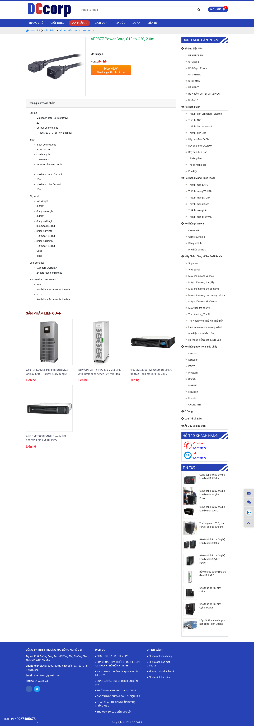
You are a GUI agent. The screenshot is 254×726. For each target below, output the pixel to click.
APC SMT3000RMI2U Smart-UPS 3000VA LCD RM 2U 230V (46, 438)
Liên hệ (152, 23)
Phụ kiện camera (197, 249)
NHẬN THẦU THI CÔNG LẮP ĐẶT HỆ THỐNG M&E (115, 704)
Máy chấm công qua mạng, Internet (207, 295)
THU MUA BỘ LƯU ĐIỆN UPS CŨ (114, 711)
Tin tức (120, 23)
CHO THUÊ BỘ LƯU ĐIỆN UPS (112, 656)
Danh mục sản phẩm (201, 40)
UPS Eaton (194, 81)
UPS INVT (193, 87)
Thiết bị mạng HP (197, 210)
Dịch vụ (100, 23)
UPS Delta (193, 61)
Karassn (192, 353)
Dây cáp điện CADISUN (200, 145)
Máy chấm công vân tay (201, 276)
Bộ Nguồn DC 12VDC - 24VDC (204, 93)
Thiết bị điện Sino (197, 133)
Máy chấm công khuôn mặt (203, 301)
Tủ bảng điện (195, 158)
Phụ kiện (192, 171)
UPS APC (86, 30)
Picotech (193, 372)
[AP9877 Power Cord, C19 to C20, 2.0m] (56, 66)
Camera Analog (196, 236)
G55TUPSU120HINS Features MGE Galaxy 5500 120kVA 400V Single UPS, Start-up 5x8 (47, 372)
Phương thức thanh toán (162, 671)
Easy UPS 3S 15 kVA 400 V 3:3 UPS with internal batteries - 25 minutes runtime (99, 372)
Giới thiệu (57, 23)
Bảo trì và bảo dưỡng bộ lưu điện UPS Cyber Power (212, 559)
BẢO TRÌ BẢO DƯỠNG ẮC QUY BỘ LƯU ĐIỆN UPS (116, 673)
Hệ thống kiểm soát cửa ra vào (204, 339)
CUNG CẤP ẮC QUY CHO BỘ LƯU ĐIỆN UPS (116, 683)
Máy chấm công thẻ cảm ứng (203, 288)
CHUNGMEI (194, 404)
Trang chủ (36, 23)
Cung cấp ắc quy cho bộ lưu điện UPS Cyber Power (212, 495)
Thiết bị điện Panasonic (200, 126)
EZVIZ (191, 366)
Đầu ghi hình (195, 243)
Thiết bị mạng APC (198, 184)
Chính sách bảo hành (160, 677)
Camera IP (194, 230)
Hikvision (193, 391)
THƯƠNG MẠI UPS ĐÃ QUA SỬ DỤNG (116, 690)
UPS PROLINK (196, 55)
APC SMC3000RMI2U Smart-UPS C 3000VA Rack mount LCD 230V (151, 372)
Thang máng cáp (197, 164)
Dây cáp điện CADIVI (199, 139)
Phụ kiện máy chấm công (201, 333)
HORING (192, 385)
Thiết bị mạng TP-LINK (200, 191)
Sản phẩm (78, 23)
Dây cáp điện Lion (197, 152)
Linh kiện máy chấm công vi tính (205, 327)
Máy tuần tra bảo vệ (199, 308)
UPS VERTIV (194, 74)
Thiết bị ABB (194, 120)
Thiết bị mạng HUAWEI (200, 216)
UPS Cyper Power (197, 68)
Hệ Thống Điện (83, 36)
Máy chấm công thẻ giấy (201, 282)
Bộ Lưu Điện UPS (68, 30)
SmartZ (192, 379)
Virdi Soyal (194, 269)
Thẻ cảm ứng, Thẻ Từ (199, 314)
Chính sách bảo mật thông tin (158, 664)
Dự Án (136, 23)
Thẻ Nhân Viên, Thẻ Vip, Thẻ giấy (205, 320)
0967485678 (42, 681)
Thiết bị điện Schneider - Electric (205, 113)
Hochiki (192, 398)
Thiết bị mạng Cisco (198, 204)
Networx (192, 360)
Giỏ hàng (218, 9)
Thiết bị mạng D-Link (199, 197)
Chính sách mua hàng (160, 656)
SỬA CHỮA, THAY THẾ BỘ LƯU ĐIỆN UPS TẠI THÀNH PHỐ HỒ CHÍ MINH (117, 664)
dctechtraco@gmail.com (46, 675)
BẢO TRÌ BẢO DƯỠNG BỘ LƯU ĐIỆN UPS (118, 696)
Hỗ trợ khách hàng (200, 436)
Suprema (193, 263)
